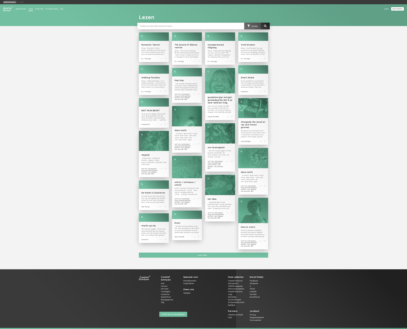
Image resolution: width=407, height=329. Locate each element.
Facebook (254, 281)
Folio (230, 317)
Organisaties (188, 283)
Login (386, 9)
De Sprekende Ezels (236, 302)
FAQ (61, 9)
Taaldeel (186, 293)
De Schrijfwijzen (234, 300)
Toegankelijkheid (257, 317)
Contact (164, 286)
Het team (164, 289)
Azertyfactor (9, 2)
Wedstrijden (21, 9)
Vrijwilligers (165, 291)
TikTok (252, 289)
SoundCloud (255, 297)
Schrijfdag (232, 297)
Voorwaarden (255, 320)
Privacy (253, 315)
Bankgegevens (167, 300)
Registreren (397, 9)
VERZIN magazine (235, 286)
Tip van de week (51, 9)
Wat (162, 283)
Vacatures (165, 294)
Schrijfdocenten (189, 281)
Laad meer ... (203, 255)
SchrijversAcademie (236, 289)
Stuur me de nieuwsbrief (173, 314)
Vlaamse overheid (235, 315)
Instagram (254, 283)
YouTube (253, 294)
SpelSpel (231, 305)
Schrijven (39, 9)
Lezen (30, 9)
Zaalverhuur (166, 297)
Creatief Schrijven (235, 281)
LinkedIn (253, 291)
